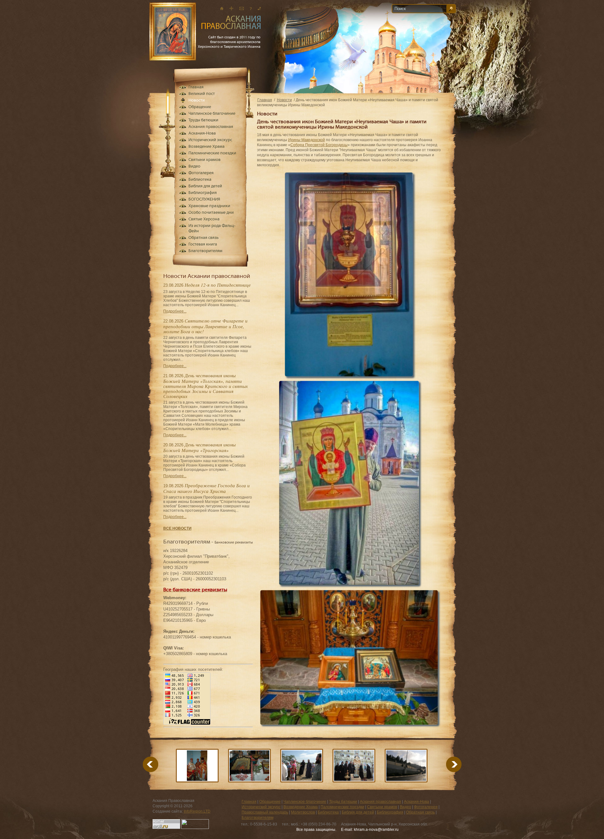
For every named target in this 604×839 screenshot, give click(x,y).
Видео (194, 166)
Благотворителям (205, 251)
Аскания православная (210, 126)
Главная (264, 100)
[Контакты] (259, 8)
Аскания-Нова (202, 133)
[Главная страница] (221, 8)
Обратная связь (203, 237)
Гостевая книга (202, 244)
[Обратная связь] (251, 8)
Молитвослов (303, 812)
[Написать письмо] (241, 8)
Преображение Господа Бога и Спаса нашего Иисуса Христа (206, 488)
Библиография (202, 192)
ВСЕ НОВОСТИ (177, 528)
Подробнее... (175, 311)
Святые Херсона (204, 219)
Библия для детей (205, 186)
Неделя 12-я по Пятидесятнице (218, 285)
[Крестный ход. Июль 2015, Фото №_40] (197, 765)
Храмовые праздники (209, 206)
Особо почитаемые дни (211, 212)
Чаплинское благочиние (211, 113)
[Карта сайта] (231, 8)
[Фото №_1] (249, 765)
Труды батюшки (203, 120)
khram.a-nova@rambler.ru (376, 829)
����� (446, 764)
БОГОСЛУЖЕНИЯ (204, 199)
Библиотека (199, 179)
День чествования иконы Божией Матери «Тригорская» (199, 447)
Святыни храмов (204, 159)
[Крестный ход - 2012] (302, 765)
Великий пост (201, 93)
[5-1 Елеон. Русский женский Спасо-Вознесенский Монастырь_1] (406, 765)
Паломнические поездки (212, 153)
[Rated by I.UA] (195, 827)
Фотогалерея (201, 173)
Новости (284, 100)
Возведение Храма (206, 146)
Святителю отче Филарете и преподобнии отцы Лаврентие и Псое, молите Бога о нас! (205, 325)
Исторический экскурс (210, 140)
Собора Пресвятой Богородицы (319, 145)
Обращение (199, 107)
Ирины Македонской (306, 140)
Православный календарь (265, 812)
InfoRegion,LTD (197, 811)
